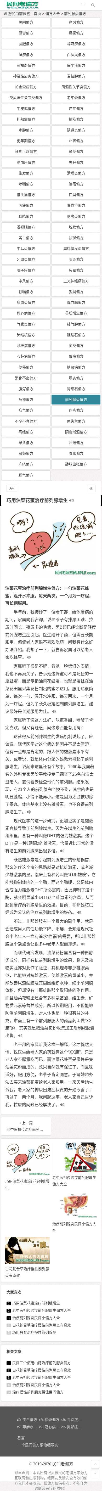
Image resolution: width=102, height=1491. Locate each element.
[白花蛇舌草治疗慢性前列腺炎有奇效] (27, 1262)
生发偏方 (26, 173)
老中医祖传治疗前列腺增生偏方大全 (41, 1310)
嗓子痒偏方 (26, 270)
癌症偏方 (76, 108)
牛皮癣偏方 (26, 108)
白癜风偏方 (76, 55)
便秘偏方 (26, 367)
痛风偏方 (76, 22)
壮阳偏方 (76, 443)
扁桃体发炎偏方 (76, 248)
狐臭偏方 (76, 292)
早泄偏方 (26, 443)
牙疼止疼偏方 (26, 151)
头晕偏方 (76, 270)
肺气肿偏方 (76, 324)
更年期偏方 (26, 141)
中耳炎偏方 (26, 248)
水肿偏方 (26, 130)
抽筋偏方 (76, 119)
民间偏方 (26, 22)
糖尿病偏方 (76, 367)
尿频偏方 (26, 453)
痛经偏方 (26, 432)
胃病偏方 (76, 356)
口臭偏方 (76, 195)
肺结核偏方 (26, 335)
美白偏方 (26, 238)
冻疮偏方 (26, 464)
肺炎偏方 (76, 346)
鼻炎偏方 (76, 151)
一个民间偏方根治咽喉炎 (38, 1445)
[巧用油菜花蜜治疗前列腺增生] (27, 1175)
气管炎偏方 (26, 324)
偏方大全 (52, 14)
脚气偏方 (26, 475)
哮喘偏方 (26, 184)
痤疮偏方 (76, 410)
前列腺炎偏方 (75, 14)
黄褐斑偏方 (26, 65)
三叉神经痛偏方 (76, 281)
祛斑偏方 (76, 238)
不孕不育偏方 (26, 421)
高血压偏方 (26, 162)
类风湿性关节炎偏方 (25, 97)
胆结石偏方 (76, 335)
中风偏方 (26, 281)
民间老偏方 (62, 1464)
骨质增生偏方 (76, 313)
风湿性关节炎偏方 (76, 87)
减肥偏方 (26, 44)
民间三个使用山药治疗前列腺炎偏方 (41, 1363)
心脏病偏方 (26, 356)
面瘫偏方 (26, 205)
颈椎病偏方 (26, 346)
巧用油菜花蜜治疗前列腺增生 (36, 1303)
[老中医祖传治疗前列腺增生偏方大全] (74, 1171)
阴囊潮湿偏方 (76, 432)
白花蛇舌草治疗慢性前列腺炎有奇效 (41, 1325)
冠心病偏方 (26, 313)
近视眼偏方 (26, 227)
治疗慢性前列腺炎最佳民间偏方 (38, 1392)
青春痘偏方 (76, 205)
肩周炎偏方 (26, 302)
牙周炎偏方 (26, 259)
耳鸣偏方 (26, 216)
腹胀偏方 (76, 453)
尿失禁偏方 (76, 421)
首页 (37, 14)
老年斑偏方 (76, 97)
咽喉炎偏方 (76, 216)
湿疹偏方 (26, 55)
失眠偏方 (76, 162)
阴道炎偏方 (76, 130)
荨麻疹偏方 (76, 44)
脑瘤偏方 (76, 184)
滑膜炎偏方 (76, 173)
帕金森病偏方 (26, 87)
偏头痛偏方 (26, 195)
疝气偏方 (26, 410)
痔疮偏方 (26, 399)
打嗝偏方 (26, 292)
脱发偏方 (76, 227)
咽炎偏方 (76, 259)
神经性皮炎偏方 (26, 76)
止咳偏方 (76, 141)
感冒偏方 (26, 33)
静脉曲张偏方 (76, 464)
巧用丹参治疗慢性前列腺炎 (34, 1332)
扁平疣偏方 (76, 65)
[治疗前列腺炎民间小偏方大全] (74, 1217)
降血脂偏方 (76, 302)
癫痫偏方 (76, 33)
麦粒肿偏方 (76, 76)
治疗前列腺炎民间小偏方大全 (36, 1318)
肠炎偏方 (76, 378)
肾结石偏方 (76, 389)
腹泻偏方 (26, 389)
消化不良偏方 (26, 378)
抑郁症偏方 (26, 119)
